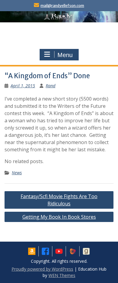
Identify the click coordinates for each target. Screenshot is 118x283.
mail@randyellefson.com (62, 5)
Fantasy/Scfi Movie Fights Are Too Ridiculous (59, 200)
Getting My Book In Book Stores (59, 217)
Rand (50, 85)
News (17, 172)
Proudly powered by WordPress (42, 269)
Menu (65, 55)
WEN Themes (61, 275)
